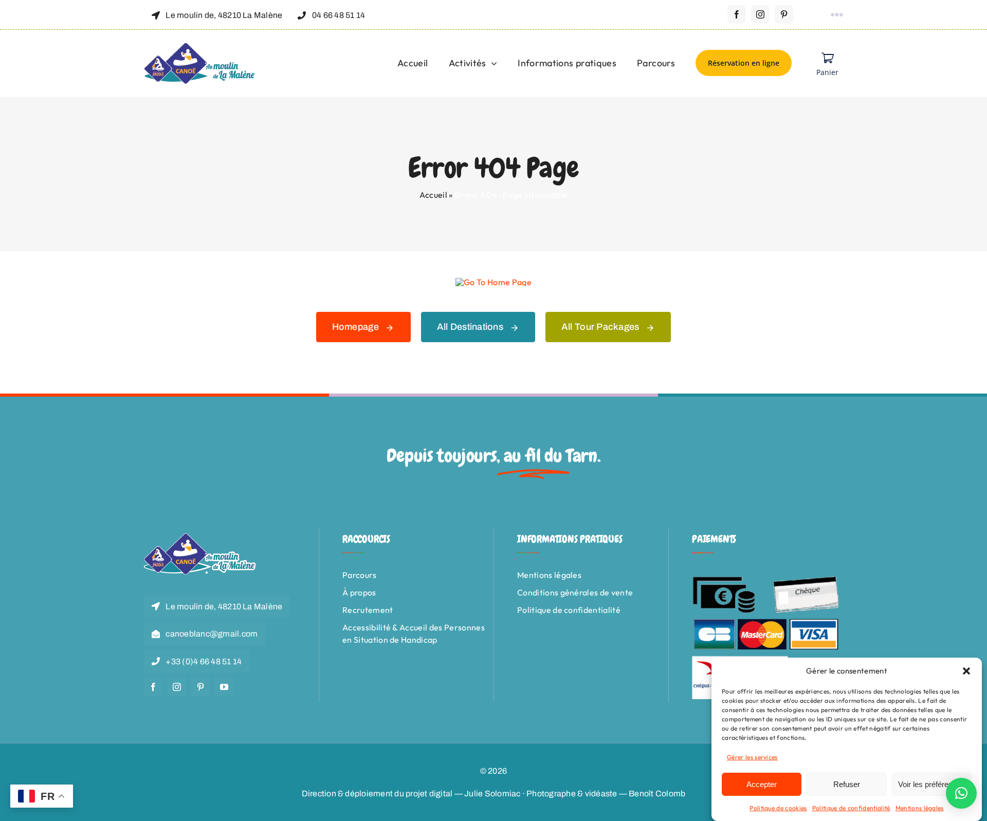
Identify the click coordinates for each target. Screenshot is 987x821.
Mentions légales (919, 808)
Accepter (761, 784)
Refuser (846, 784)
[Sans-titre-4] (200, 47)
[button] (966, 671)
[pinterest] (784, 14)
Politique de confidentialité (851, 808)
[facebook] (736, 14)
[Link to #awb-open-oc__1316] (837, 15)
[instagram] (760, 14)
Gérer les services (752, 757)
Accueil (433, 195)
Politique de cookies (778, 808)
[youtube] (224, 687)
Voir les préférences (931, 784)
